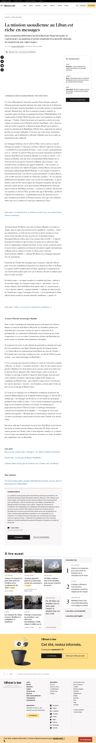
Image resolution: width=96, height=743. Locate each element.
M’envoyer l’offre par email (75, 656)
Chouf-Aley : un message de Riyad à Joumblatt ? (23, 457)
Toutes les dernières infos (77, 100)
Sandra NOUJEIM (18, 46)
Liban (7, 17)
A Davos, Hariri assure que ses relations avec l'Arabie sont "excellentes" (32, 463)
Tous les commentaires (41, 537)
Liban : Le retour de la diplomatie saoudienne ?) (32, 307)
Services (29, 693)
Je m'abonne (85, 740)
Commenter (19, 537)
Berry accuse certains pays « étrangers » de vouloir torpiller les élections (32, 452)
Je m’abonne (51, 656)
